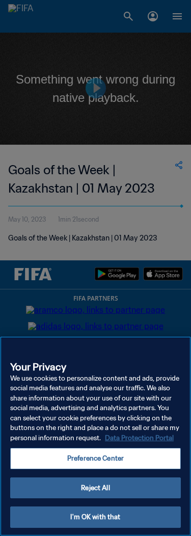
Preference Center (95, 458)
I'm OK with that (95, 517)
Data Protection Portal (139, 438)
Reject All (95, 488)
